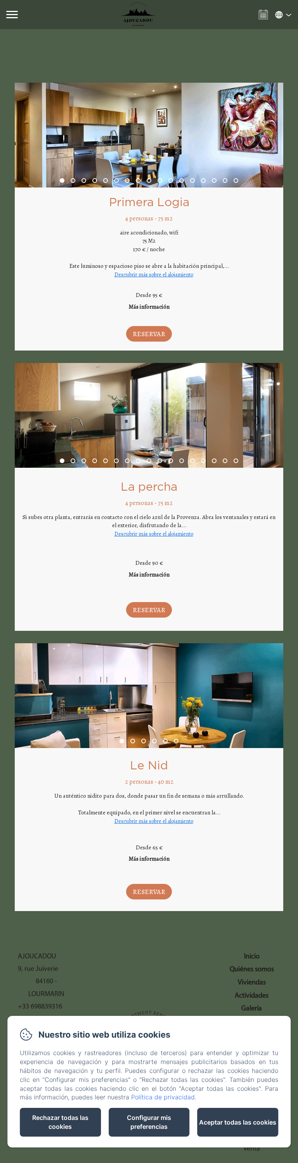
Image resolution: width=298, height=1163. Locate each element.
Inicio (252, 956)
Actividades (252, 996)
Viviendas (252, 982)
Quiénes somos (252, 969)
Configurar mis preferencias (149, 1122)
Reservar (149, 333)
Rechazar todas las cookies (60, 1122)
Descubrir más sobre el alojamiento (153, 274)
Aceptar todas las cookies (237, 1122)
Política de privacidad (163, 1097)
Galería (251, 1008)
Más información (149, 307)
